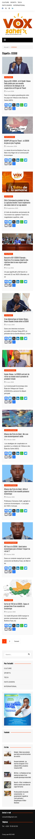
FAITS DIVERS (7, 5)
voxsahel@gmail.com (9, 817)
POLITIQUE (8, 77)
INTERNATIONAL (19, 5)
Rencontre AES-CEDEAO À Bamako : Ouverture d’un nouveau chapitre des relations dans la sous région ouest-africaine (16, 261)
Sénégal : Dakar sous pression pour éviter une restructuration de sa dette (22, 754)
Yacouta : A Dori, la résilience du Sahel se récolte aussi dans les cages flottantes (22, 784)
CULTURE (5, 2)
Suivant (16, 641)
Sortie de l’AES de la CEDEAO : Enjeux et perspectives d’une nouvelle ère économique (16, 606)
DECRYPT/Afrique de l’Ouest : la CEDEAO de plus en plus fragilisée (16, 142)
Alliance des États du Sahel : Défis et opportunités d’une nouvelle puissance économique (16, 491)
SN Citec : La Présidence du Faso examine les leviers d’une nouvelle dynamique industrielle (22, 775)
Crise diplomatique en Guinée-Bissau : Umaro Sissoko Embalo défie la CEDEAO (16, 320)
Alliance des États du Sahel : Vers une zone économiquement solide (16, 435)
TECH (20, 2)
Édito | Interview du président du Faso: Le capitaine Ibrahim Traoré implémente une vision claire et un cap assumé (17, 202)
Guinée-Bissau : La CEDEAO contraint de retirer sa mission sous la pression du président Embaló (16, 376)
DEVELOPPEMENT (11, 430)
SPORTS (13, 2)
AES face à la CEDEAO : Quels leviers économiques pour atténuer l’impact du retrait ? (17, 548)
